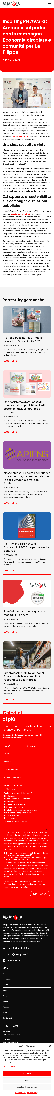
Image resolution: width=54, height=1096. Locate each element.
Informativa (8, 876)
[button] (50, 1046)
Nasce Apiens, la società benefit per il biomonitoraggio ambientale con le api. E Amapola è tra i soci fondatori (27, 478)
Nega (27, 1080)
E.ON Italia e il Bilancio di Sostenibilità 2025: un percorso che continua (26, 547)
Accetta (27, 1073)
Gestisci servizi (9, 1066)
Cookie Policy (20, 1093)
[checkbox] (26, 806)
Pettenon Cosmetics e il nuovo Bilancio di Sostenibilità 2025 (23, 339)
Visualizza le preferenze (27, 1087)
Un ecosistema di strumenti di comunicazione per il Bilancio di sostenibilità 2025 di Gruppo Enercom (24, 407)
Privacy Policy (32, 1093)
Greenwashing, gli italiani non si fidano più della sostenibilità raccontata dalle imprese (24, 676)
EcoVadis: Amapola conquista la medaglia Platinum (24, 613)
